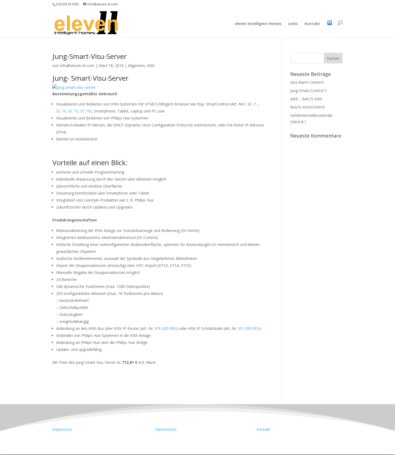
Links (293, 24)
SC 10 (61, 111)
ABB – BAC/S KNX (306, 98)
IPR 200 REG (166, 328)
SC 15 (73, 111)
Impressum (62, 429)
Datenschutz (166, 429)
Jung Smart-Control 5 (308, 90)
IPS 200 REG (249, 328)
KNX (151, 65)
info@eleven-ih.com (77, 65)
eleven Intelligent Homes (258, 24)
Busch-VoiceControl (307, 107)
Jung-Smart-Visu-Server (89, 56)
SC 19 (85, 111)
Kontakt (312, 24)
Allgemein (136, 65)
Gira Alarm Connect (307, 82)
